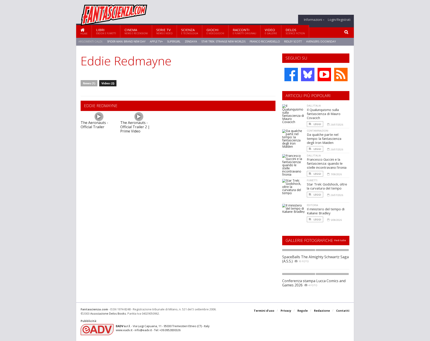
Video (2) (107, 83)
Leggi (317, 124)
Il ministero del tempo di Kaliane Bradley (325, 211)
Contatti (342, 311)
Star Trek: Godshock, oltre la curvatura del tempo (327, 186)
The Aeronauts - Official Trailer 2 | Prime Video (135, 127)
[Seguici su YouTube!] (324, 74)
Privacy (286, 311)
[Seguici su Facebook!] (291, 74)
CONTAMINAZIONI (317, 130)
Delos (295, 31)
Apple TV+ (156, 41)
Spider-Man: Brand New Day (126, 41)
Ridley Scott (293, 41)
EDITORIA (312, 205)
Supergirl (174, 41)
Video (271, 31)
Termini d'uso (264, 311)
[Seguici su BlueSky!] (307, 74)
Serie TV (164, 31)
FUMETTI (312, 180)
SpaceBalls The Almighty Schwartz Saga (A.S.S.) (315, 259)
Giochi (215, 31)
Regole (302, 311)
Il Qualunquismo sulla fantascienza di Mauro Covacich (323, 113)
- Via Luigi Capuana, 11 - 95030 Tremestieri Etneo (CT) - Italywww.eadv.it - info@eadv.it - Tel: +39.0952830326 (163, 328)
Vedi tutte (340, 240)
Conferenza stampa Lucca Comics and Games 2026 (314, 283)
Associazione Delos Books (108, 313)
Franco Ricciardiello (265, 41)
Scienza (189, 31)
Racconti (244, 31)
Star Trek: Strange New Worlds (223, 41)
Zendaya (191, 41)
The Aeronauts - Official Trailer (94, 124)
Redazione (322, 311)
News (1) (89, 83)
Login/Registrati (339, 19)
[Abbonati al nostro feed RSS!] (340, 74)
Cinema (136, 31)
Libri (106, 31)
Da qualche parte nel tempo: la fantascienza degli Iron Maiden (324, 138)
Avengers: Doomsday (321, 41)
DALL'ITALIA (314, 105)
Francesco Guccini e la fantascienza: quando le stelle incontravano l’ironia (326, 163)
